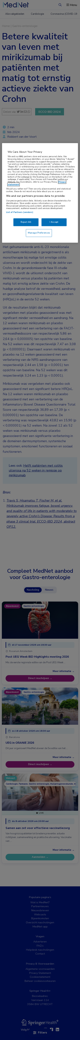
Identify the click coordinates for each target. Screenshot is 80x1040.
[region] (40, 193)
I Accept (54, 222)
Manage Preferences (39, 232)
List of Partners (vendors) (19, 212)
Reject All (26, 222)
